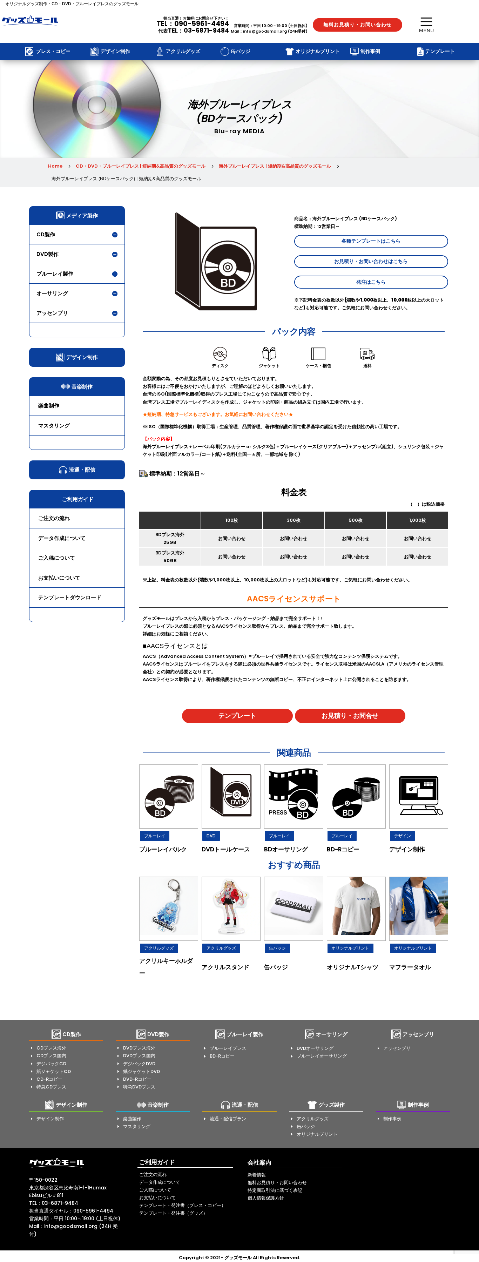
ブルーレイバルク (163, 849)
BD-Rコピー (343, 849)
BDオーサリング (286, 849)
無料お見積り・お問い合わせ (357, 24)
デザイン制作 (407, 849)
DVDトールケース (226, 849)
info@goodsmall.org (265, 31)
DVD (211, 836)
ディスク (220, 366)
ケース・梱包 (318, 366)
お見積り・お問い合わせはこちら (371, 261)
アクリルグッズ (159, 948)
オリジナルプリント (350, 948)
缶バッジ (277, 948)
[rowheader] (168, 796)
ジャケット (269, 366)
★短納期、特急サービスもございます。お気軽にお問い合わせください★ (218, 414)
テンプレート (237, 715)
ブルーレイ (154, 836)
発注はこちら (371, 281)
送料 (367, 366)
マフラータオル (410, 967)
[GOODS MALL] (56, 1167)
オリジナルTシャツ (352, 967)
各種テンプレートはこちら (371, 240)
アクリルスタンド (225, 967)
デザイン (402, 836)
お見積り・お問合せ (350, 715)
